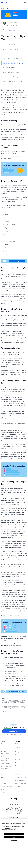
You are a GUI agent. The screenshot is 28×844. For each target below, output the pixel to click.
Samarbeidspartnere (6, 786)
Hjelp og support (19, 747)
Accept (14, 833)
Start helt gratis (13, 731)
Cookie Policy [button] (7, 828)
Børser (3, 744)
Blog (2, 8)
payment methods (6, 207)
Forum (17, 763)
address (15, 291)
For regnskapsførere (6, 763)
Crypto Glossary (19, 760)
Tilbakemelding (19, 766)
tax (7, 8)
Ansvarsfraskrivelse (20, 783)
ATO (4, 592)
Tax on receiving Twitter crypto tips (12, 77)
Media (3, 789)
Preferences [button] (12, 829)
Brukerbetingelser (20, 780)
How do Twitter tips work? (10, 54)
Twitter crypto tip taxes (9, 67)
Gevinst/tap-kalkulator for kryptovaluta (5, 758)
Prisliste (17, 744)
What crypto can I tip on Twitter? (11, 49)
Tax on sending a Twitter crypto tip (12, 72)
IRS (9, 531)
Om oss (3, 780)
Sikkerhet (17, 786)
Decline (14, 837)
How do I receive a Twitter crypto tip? (13, 63)
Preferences (14, 840)
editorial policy (12, 30)
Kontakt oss (4, 792)
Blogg (2, 777)
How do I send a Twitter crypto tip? (12, 58)
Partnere (3, 783)
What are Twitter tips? (9, 45)
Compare (17, 769)
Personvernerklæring (21, 777)
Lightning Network (19, 342)
